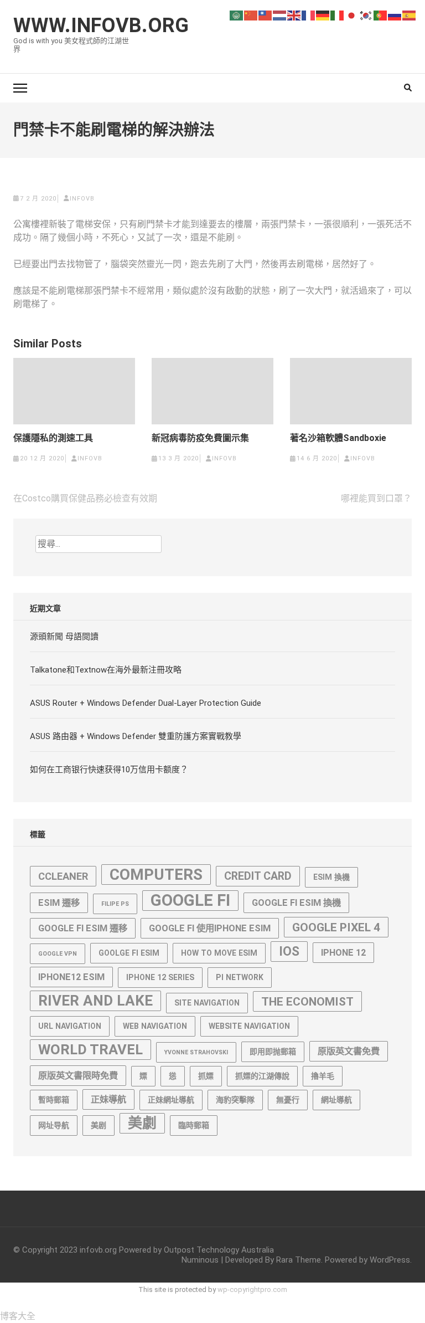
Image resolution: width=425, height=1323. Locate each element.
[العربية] (237, 14)
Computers (156, 874)
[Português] (381, 14)
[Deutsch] (323, 14)
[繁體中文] (265, 14)
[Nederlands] (280, 14)
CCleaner (63, 876)
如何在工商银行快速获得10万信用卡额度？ (109, 770)
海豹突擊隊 (235, 1099)
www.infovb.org (101, 25)
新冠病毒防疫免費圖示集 (200, 438)
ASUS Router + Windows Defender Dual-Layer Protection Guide (145, 703)
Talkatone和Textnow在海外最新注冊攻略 (106, 670)
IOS (289, 951)
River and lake (95, 1000)
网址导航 (53, 1125)
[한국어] (366, 14)
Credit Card (258, 876)
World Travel (90, 1049)
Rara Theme (298, 1260)
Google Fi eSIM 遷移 (82, 928)
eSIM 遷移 (59, 903)
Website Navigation (249, 1026)
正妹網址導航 (171, 1099)
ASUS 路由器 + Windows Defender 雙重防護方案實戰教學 (135, 736)
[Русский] (395, 14)
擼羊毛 (322, 1075)
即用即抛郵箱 (273, 1051)
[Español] (409, 14)
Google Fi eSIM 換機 (296, 903)
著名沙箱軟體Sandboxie (338, 438)
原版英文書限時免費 (78, 1075)
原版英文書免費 (349, 1051)
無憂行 (287, 1099)
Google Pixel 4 (336, 927)
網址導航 (336, 1099)
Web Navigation (155, 1026)
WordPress (390, 1260)
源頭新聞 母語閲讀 (64, 637)
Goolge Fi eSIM (129, 952)
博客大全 (17, 1316)
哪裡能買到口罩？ (376, 498)
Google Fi (190, 900)
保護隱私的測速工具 (53, 438)
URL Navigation (69, 1026)
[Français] (309, 14)
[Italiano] (337, 14)
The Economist (307, 1001)
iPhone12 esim (71, 977)
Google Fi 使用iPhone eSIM (210, 928)
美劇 (142, 1123)
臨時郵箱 (193, 1125)
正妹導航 (108, 1099)
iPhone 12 (343, 952)
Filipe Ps (115, 903)
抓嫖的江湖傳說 (262, 1075)
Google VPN (57, 953)
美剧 (98, 1125)
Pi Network (239, 977)
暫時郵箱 (53, 1099)
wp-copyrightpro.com (252, 1289)
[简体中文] (251, 14)
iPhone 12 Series (160, 977)
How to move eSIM (219, 952)
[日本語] (352, 14)
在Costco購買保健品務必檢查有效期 (85, 498)
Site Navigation (207, 1002)
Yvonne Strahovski (196, 1052)
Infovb (82, 198)
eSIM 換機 (331, 877)
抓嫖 (206, 1075)
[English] (294, 14)
